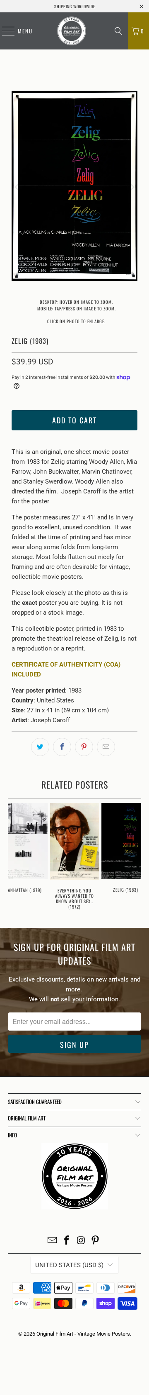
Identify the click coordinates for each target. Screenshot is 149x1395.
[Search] (118, 31)
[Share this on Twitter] (40, 747)
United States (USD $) (69, 1265)
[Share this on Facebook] (62, 747)
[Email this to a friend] (106, 747)
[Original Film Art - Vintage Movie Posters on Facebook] (67, 1241)
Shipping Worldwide (74, 6)
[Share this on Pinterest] (84, 747)
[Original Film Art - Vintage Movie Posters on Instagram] (81, 1241)
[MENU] (4, 31)
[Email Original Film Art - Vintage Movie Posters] (52, 1241)
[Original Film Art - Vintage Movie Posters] (72, 30)
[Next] (131, 187)
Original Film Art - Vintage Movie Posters (83, 1334)
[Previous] (17, 187)
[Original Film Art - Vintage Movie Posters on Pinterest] (95, 1241)
